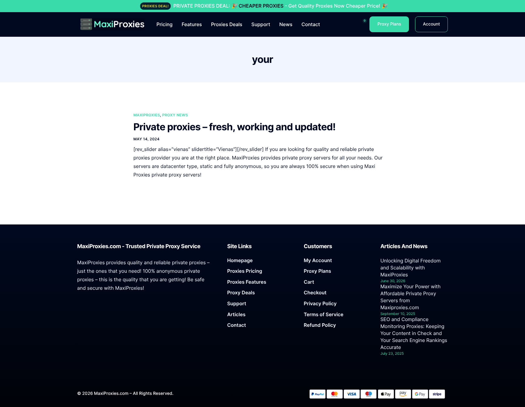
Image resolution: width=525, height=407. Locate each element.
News (285, 24)
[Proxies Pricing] (261, 272)
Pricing (164, 24)
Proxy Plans (389, 24)
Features (192, 24)
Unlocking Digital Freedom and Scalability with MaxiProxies (410, 268)
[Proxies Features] (261, 283)
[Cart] (337, 283)
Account (431, 24)
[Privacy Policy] (337, 305)
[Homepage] (261, 262)
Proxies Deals (226, 24)
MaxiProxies (146, 115)
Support (260, 24)
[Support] (261, 305)
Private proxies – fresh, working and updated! (234, 127)
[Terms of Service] (337, 316)
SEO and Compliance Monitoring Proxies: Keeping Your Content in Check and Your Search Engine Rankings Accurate (413, 333)
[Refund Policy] (337, 326)
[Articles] (261, 316)
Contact (310, 24)
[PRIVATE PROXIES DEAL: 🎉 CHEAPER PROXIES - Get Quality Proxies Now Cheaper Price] (262, 6)
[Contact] (261, 326)
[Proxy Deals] (261, 294)
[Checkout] (337, 294)
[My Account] (337, 262)
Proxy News (175, 115)
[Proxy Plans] (337, 272)
